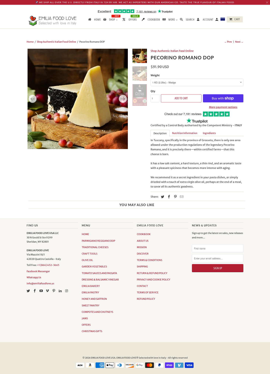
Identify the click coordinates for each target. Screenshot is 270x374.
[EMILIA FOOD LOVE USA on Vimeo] (48, 291)
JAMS (85, 318)
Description (160, 133)
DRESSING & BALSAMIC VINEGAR (100, 279)
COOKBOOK (144, 234)
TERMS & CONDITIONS (149, 260)
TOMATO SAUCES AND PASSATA (99, 273)
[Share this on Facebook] (168, 197)
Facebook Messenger (38, 271)
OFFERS (86, 324)
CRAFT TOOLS (89, 253)
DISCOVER (143, 253)
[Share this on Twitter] (162, 197)
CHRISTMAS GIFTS (92, 331)
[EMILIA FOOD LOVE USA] (52, 21)
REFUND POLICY (146, 298)
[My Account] (217, 20)
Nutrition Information (184, 133)
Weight (155, 75)
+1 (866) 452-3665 (48, 265)
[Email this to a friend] (181, 197)
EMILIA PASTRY (90, 292)
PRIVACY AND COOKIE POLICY (153, 279)
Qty (153, 91)
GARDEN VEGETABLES (94, 266)
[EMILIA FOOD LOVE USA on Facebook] (35, 291)
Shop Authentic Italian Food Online (56, 41)
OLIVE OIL (87, 260)
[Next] (123, 99)
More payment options (223, 107)
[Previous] (32, 99)
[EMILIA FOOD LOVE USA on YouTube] (41, 291)
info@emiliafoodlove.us (40, 283)
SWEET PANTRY (90, 305)
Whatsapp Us (34, 277)
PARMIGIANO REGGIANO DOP (98, 240)
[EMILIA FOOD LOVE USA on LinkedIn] (61, 291)
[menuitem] (94, 20)
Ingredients (209, 133)
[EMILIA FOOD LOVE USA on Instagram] (67, 291)
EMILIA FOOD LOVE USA (103, 357)
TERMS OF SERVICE (148, 292)
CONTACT (142, 286)
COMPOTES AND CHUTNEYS (97, 312)
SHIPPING (142, 266)
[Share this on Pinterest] (175, 197)
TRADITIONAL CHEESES (95, 247)
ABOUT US (142, 240)
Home (30, 41)
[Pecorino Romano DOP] (78, 99)
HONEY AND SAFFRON (94, 298)
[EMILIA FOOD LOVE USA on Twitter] (29, 291)
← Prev (228, 41)
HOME (85, 234)
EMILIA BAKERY (91, 286)
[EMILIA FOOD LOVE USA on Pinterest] (54, 291)
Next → (239, 41)
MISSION (142, 247)
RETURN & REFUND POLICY (152, 273)
